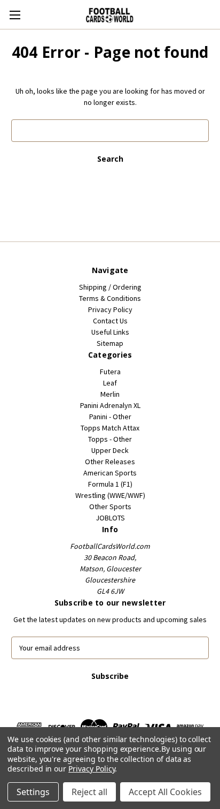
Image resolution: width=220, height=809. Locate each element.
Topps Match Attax (110, 428)
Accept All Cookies (165, 792)
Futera (110, 371)
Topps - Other (110, 439)
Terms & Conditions (110, 298)
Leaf (110, 383)
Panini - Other (110, 416)
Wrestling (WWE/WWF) (110, 495)
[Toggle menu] (14, 14)
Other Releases (110, 461)
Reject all (89, 792)
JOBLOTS (110, 518)
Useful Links (110, 332)
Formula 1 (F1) (110, 484)
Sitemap (110, 343)
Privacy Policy (110, 309)
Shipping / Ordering (110, 287)
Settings (33, 792)
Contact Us (110, 321)
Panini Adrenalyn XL (110, 405)
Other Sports (110, 506)
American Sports (110, 473)
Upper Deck (110, 450)
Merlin (110, 394)
